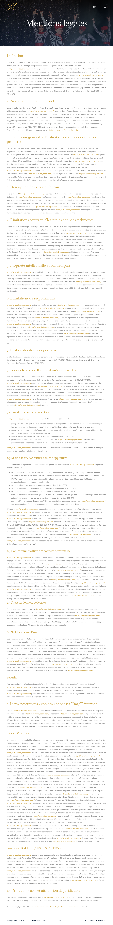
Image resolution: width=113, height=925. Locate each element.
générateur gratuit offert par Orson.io (63, 130)
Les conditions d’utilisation (70, 907)
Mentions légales (39, 920)
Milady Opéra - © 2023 (15, 920)
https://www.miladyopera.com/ (19, 69)
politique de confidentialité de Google (47, 907)
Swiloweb (101, 920)
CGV (59, 920)
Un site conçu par (91, 920)
